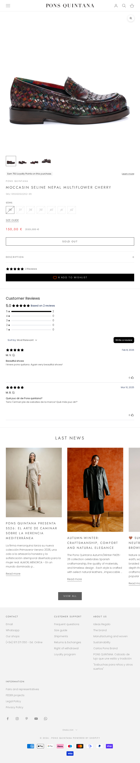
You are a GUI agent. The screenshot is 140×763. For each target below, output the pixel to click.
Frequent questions (66, 624)
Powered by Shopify (86, 738)
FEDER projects (15, 695)
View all (70, 596)
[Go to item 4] (46, 161)
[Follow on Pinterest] (26, 718)
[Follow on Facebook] (7, 718)
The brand (100, 630)
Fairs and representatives (22, 689)
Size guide (60, 630)
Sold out (70, 241)
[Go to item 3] (34, 161)
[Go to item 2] (23, 161)
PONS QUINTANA (17, 181)
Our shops (13, 636)
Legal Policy (13, 701)
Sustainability (101, 642)
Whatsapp (13, 630)
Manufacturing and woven (110, 636)
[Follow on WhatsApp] (45, 718)
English (68, 729)
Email (9, 624)
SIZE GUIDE (12, 220)
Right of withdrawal (66, 648)
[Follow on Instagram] (17, 718)
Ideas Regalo (101, 624)
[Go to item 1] (11, 161)
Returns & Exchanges (67, 642)
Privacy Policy (14, 707)
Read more (13, 573)
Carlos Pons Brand (105, 648)
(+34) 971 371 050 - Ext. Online (24, 642)
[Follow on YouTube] (36, 718)
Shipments (61, 636)
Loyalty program (65, 654)
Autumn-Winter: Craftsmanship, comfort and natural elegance (92, 543)
